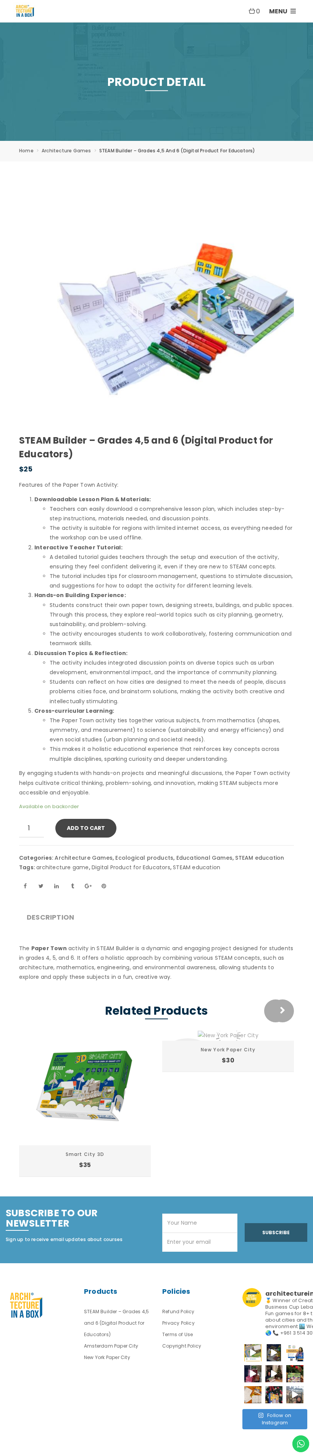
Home (26, 150)
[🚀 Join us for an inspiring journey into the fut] (294, 1352)
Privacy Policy (178, 1323)
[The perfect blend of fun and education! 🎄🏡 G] (294, 1373)
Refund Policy (178, 1311)
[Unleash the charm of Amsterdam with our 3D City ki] (252, 1394)
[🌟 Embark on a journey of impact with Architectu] (252, 1373)
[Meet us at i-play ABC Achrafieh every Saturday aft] (294, 1394)
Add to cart (86, 828)
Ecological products (144, 858)
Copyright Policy (181, 1346)
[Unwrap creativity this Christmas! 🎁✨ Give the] (273, 1394)
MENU (279, 11)
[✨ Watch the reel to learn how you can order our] (273, 1352)
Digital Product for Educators (131, 867)
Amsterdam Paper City (111, 1346)
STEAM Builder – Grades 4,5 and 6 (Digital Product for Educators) (116, 1323)
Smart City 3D (85, 1154)
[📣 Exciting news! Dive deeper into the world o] (252, 1352)
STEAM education (259, 858)
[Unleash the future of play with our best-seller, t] (273, 1373)
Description (50, 917)
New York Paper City (228, 1049)
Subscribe (276, 1232)
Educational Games (204, 858)
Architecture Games (66, 150)
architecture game (62, 867)
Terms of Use (177, 1334)
